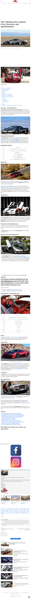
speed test (7, 181)
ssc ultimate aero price (9, 512)
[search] (29, 1)
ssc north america (26, 510)
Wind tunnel (17, 152)
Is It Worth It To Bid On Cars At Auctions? (20, 583)
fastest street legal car (23, 509)
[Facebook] (16, 455)
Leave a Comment (15, 538)
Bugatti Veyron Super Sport (12, 289)
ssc (16, 510)
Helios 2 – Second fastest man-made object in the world (11, 424)
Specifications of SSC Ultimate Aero (7, 96)
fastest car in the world (16, 508)
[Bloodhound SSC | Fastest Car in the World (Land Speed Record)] (15, 500)
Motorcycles (15, 565)
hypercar (2, 141)
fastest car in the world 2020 (23, 508)
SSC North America (9, 186)
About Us (9, 3)
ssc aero (19, 510)
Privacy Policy (5, 3)
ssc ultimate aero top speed (16, 512)
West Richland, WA (10, 187)
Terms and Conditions (24, 3)
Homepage (2, 18)
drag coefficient (18, 368)
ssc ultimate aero (15, 511)
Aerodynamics (4, 99)
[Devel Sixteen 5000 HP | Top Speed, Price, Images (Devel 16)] (7, 560)
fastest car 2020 (9, 508)
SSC (4, 18)
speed (10, 510)
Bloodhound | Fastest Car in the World (8, 418)
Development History (5, 90)
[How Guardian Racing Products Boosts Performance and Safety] (7, 576)
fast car (2, 508)
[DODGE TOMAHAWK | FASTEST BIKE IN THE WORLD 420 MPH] (7, 568)
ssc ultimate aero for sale (22, 511)
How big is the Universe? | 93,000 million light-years (10, 423)
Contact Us (13, 3)
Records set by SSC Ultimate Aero (7, 95)
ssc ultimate (10, 511)
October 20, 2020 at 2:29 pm (5, 534)
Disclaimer (16, 3)
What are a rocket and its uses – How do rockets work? (11, 420)
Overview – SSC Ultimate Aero (7, 88)
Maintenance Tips (15, 573)
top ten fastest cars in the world (19, 255)
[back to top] (29, 597)
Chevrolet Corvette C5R (12, 317)
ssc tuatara (6, 511)
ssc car (22, 510)
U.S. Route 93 (21, 181)
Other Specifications (5, 101)
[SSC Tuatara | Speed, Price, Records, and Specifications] (5, 500)
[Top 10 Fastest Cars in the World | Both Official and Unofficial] (25, 500)
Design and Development (6, 89)
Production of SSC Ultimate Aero (7, 94)
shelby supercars (6, 510)
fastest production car (14, 141)
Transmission (4, 100)
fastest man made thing (9, 509)
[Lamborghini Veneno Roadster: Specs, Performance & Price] (7, 552)
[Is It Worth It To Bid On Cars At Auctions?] (7, 584)
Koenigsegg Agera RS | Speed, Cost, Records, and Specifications (13, 415)
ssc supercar (2, 511)
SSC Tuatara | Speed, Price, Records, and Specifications (11, 413)
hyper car (28, 509)
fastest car (5, 508)
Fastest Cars (15, 557)
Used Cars (14, 581)
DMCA (20, 3)
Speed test (3, 91)
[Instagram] (16, 467)
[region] (15, 10)
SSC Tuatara (17, 137)
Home (2, 3)
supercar (7, 221)
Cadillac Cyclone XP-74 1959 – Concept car (9, 419)
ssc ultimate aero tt (23, 512)
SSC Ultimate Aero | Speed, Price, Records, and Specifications (12, 105)
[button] (15, 125)
